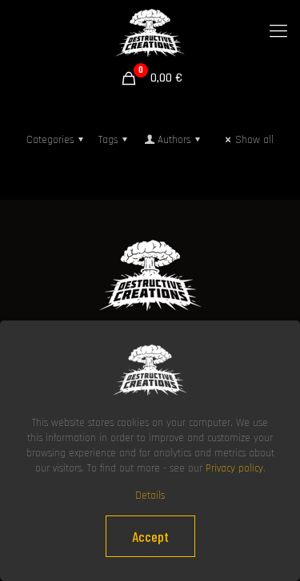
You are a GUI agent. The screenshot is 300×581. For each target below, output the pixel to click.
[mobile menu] (278, 32)
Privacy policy (234, 468)
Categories (50, 139)
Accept (150, 536)
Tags (108, 139)
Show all (254, 139)
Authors (174, 139)
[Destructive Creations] (150, 32)
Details (150, 495)
